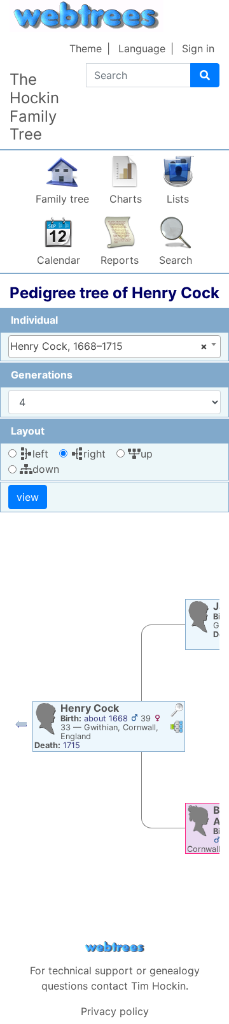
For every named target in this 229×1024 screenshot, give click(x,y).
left (40, 453)
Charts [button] (125, 198)
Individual (34, 320)
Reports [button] (120, 260)
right (94, 453)
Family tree (62, 198)
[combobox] (114, 346)
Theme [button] (85, 48)
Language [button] (141, 48)
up (147, 453)
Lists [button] (178, 198)
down (45, 469)
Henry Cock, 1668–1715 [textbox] (108, 346)
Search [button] (175, 260)
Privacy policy (115, 1011)
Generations (42, 374)
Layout (28, 430)
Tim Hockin (158, 985)
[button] (21, 727)
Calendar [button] (58, 260)
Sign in (198, 48)
